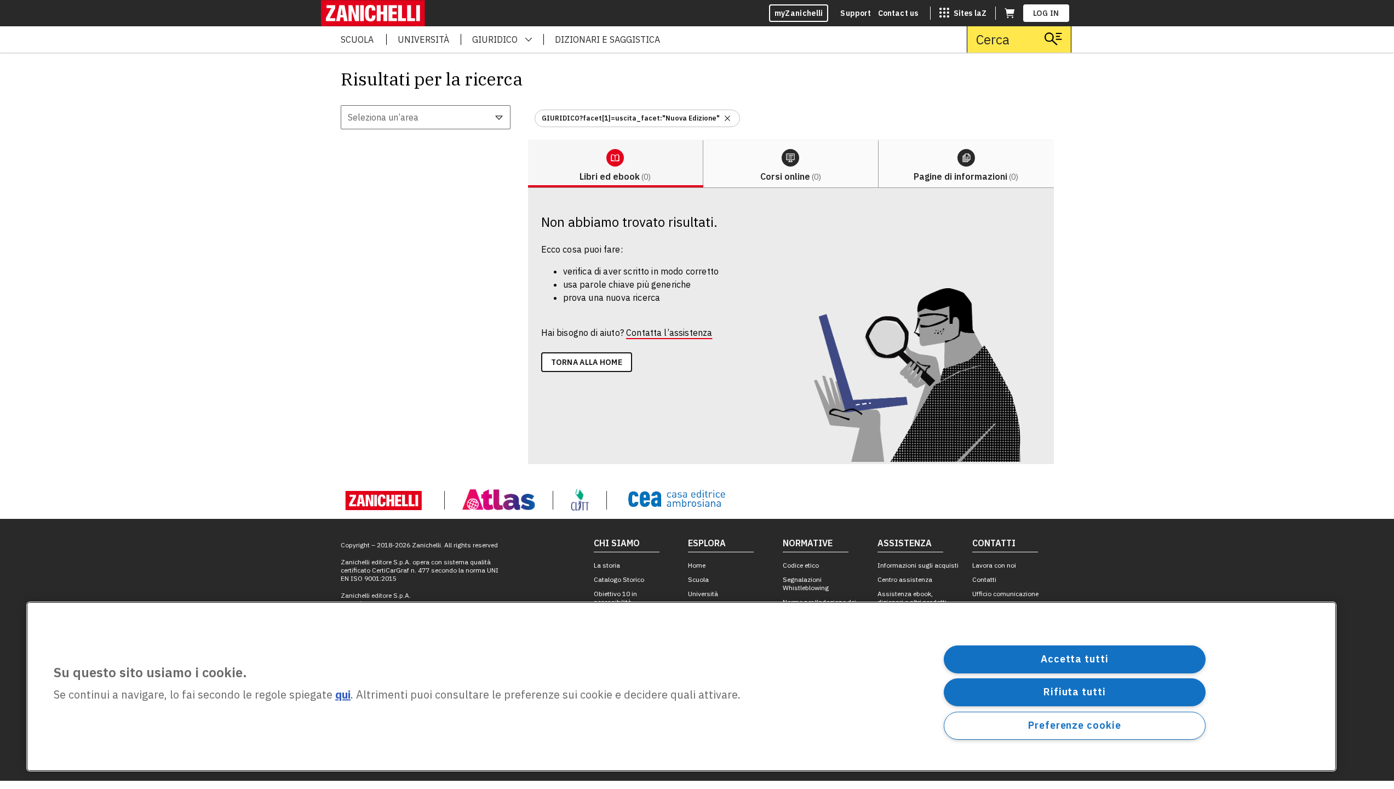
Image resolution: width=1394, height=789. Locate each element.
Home (696, 565)
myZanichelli (799, 13)
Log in (1046, 13)
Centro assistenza (904, 579)
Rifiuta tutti (1074, 691)
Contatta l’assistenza (669, 332)
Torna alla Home (587, 362)
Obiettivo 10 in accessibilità (615, 598)
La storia (607, 565)
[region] (681, 686)
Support (855, 13)
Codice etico (801, 565)
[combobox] (425, 117)
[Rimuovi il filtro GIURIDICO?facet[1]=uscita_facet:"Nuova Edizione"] (727, 118)
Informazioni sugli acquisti (918, 565)
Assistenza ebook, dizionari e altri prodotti (911, 598)
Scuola (698, 579)
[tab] (615, 164)
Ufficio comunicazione (1005, 594)
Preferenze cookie (1074, 725)
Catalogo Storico (619, 579)
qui (343, 695)
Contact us (898, 13)
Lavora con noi (994, 565)
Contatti (984, 579)
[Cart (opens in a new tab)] (1009, 13)
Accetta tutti (1075, 659)
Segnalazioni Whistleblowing (806, 583)
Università (703, 594)
